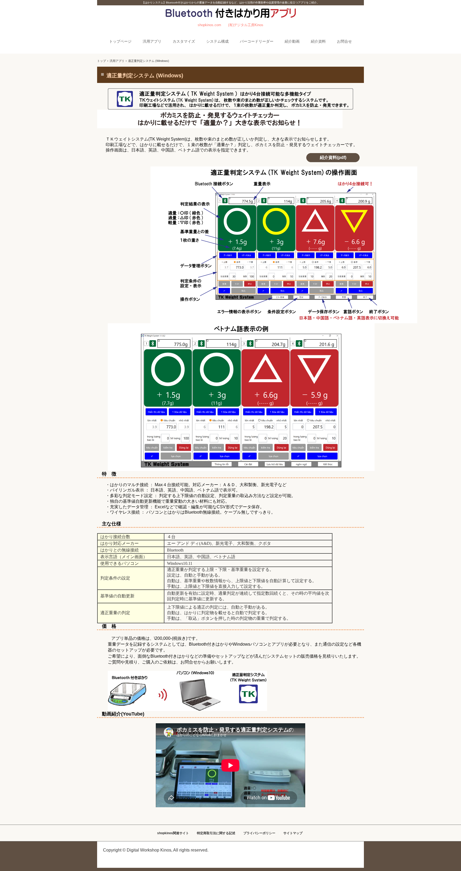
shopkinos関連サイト (173, 833)
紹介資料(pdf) (333, 157)
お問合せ (344, 41)
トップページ (120, 41)
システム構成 (217, 41)
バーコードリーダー (256, 41)
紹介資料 (318, 41)
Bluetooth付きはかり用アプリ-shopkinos (230, 18)
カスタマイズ (184, 41)
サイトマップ (293, 833)
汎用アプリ (152, 41)
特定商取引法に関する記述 (216, 833)
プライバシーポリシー (259, 833)
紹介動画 (292, 41)
